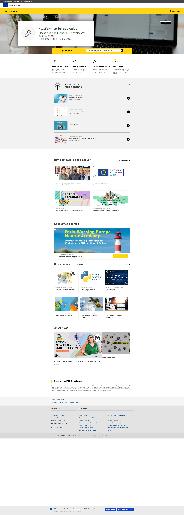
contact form (64, 418)
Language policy (92, 435)
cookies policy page (76, 508)
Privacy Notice (63, 402)
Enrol (115, 255)
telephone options (60, 415)
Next (128, 344)
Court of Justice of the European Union (89, 422)
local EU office (61, 420)
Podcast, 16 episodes (74, 113)
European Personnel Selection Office (116, 425)
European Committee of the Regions (116, 415)
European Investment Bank (113, 418)
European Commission (85, 420)
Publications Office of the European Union (117, 427)
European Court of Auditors (86, 427)
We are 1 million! (108, 357)
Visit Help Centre (166, 22)
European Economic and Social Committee (118, 413)
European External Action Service (87, 430)
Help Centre (54, 402)
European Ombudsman (113, 420)
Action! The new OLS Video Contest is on (77, 361)
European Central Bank (85, 425)
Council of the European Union (87, 418)
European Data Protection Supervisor (116, 422)
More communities (123, 160)
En (178, 11)
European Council (83, 415)
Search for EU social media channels (60, 428)
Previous (55, 344)
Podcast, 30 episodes (74, 99)
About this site (82, 435)
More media (125, 84)
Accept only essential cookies (125, 509)
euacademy (11, 11)
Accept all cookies (110, 509)
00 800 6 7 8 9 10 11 (60, 413)
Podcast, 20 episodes (74, 127)
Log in (173, 11)
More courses (124, 264)
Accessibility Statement (75, 402)
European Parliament (84, 413)
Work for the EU (72, 435)
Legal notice (101, 435)
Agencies (109, 430)
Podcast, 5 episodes (74, 140)
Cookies (108, 435)
